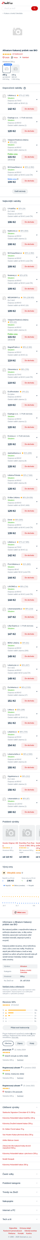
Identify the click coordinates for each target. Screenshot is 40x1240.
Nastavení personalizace (12, 1231)
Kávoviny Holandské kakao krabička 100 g (19, 1118)
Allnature (23, 966)
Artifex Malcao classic (11, 1140)
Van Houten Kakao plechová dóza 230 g (18, 1135)
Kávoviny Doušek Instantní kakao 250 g (17, 1123)
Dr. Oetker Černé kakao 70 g (13, 1129)
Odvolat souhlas (31, 1231)
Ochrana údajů (25, 1228)
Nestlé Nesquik (8, 1159)
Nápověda (13, 1228)
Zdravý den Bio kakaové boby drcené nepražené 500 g (17, 1147)
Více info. (15, 1037)
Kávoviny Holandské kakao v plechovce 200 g (20, 1153)
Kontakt (21, 1233)
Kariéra (29, 1233)
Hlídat (16, 57)
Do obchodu (29, 109)
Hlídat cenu (21, 912)
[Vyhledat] (34, 8)
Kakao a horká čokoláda (13, 13)
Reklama (11, 1233)
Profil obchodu (26, 118)
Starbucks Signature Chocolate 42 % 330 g (19, 1112)
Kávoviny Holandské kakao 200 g (15, 1165)
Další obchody (20, 191)
